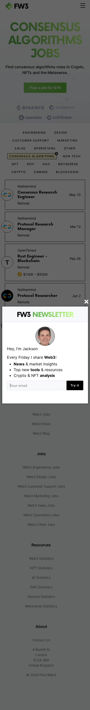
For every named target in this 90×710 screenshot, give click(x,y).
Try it (75, 385)
